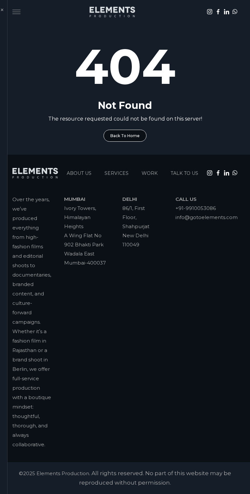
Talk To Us (184, 173)
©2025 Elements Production (54, 473)
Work (150, 173)
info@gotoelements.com (206, 217)
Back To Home (125, 135)
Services (116, 173)
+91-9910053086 (195, 208)
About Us (79, 173)
